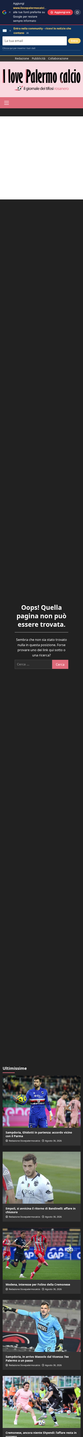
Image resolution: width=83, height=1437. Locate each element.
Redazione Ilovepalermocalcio (24, 1140)
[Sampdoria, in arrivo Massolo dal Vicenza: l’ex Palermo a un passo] (42, 1326)
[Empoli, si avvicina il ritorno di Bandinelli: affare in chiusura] (42, 1178)
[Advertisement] (41, 157)
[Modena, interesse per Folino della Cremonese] (42, 1254)
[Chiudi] (10, 12)
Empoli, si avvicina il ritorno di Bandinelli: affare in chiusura (41, 1210)
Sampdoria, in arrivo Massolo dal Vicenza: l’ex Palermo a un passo (37, 1358)
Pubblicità (38, 58)
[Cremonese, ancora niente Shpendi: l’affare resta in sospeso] (42, 1402)
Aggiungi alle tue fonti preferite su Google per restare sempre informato (32, 12)
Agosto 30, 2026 (53, 1140)
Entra (74, 41)
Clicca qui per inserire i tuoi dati (18, 48)
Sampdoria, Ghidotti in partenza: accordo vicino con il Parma (39, 1134)
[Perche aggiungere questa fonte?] (77, 12)
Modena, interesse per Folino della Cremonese (38, 1284)
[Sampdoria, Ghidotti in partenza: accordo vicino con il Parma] (42, 1102)
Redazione (22, 58)
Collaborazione (58, 58)
